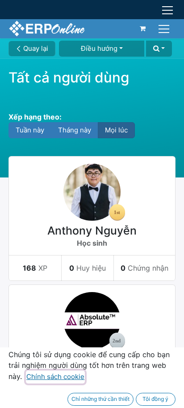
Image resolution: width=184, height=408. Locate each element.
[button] (159, 49)
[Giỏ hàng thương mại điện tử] (143, 29)
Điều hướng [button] (99, 48)
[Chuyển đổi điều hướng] (165, 28)
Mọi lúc (116, 130)
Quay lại (34, 48)
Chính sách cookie (55, 376)
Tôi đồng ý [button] (155, 399)
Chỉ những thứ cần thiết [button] (100, 399)
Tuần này (30, 130)
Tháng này (74, 130)
